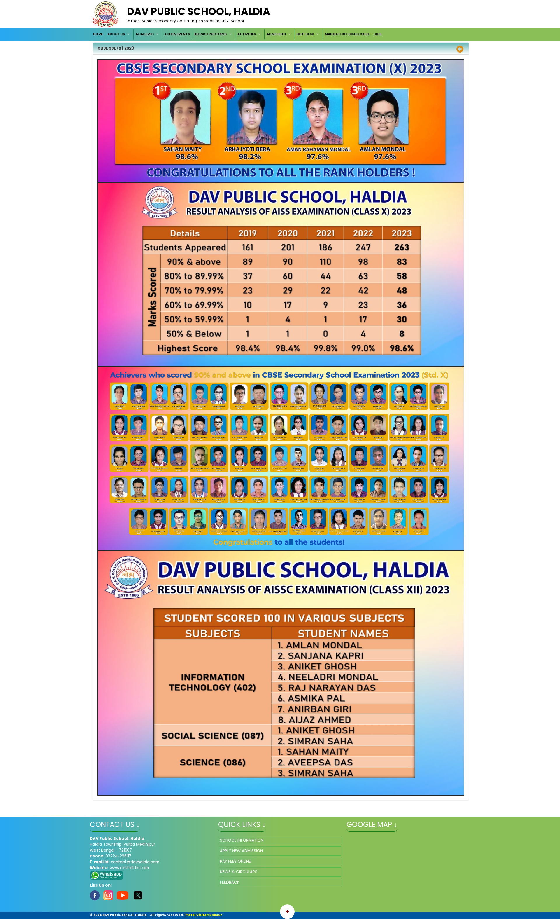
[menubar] (237, 34)
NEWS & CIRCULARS (238, 872)
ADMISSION (276, 34)
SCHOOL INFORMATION (241, 840)
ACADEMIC (145, 34)
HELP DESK (305, 34)
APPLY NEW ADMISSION (241, 851)
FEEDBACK (229, 882)
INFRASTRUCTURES (210, 34)
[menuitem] (98, 34)
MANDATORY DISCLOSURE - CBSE (353, 34)
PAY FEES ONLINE (235, 861)
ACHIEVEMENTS (177, 34)
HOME (98, 34)
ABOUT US (116, 34)
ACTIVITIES (246, 34)
